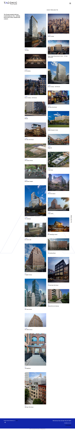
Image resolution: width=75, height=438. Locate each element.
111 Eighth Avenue (28, 274)
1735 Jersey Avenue (29, 160)
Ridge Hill (50, 147)
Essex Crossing (51, 36)
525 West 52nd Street (52, 107)
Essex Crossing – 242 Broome (54, 86)
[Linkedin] (5, 422)
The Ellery (27, 50)
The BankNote (28, 368)
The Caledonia (28, 218)
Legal (17, 420)
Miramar (26, 118)
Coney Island (50, 213)
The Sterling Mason (52, 253)
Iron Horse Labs (28, 239)
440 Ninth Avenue (28, 329)
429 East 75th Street (29, 407)
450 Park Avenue (28, 309)
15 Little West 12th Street (53, 285)
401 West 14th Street (29, 139)
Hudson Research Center (53, 130)
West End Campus (51, 193)
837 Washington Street (52, 234)
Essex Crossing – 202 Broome (31, 97)
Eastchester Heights (29, 181)
